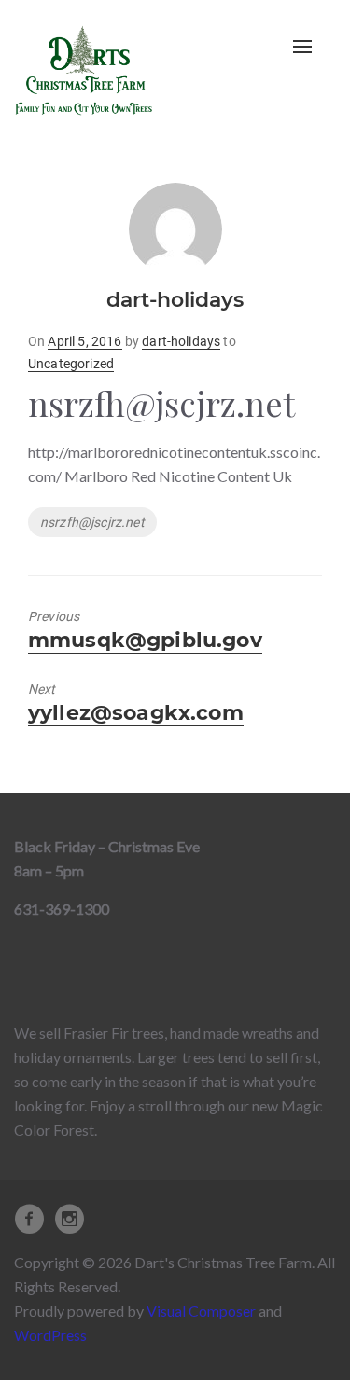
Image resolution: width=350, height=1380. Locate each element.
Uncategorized (71, 363)
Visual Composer (201, 1310)
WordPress (50, 1335)
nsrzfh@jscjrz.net (92, 522)
